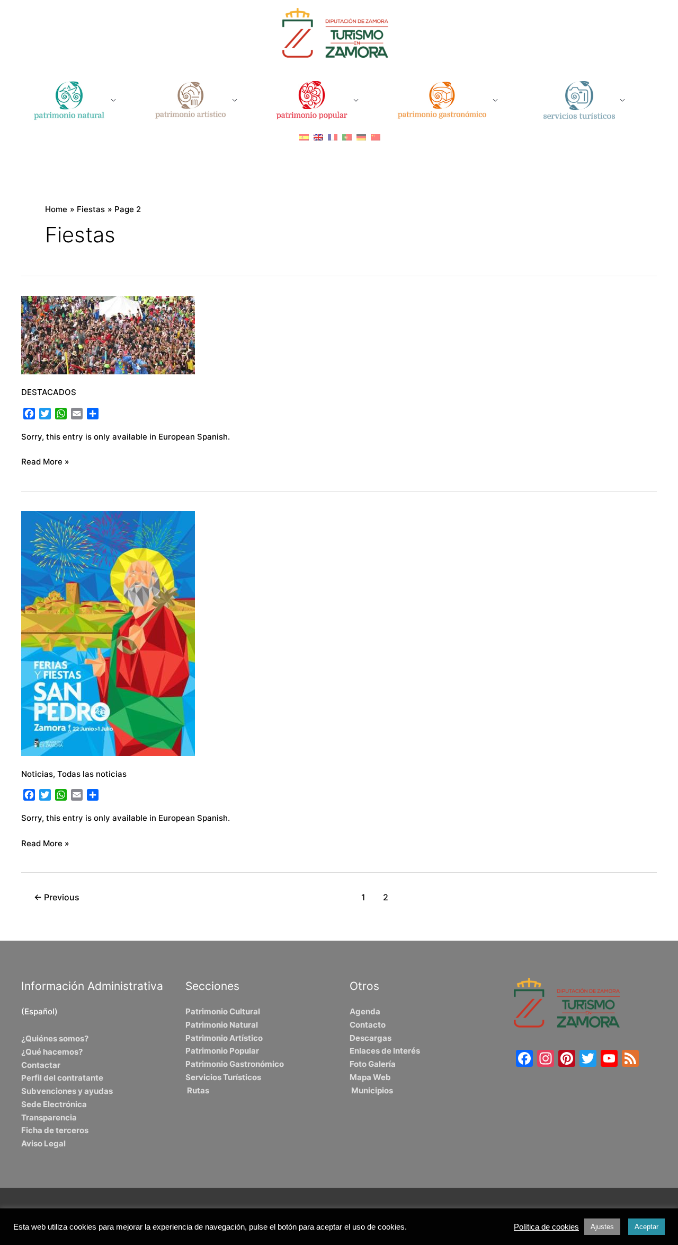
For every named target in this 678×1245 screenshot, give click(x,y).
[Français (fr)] (332, 137)
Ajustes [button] (602, 1227)
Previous (56, 897)
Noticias (37, 774)
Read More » (45, 461)
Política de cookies (546, 1227)
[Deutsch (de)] (361, 137)
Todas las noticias (92, 774)
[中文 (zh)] (375, 137)
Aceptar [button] (646, 1227)
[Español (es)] (304, 137)
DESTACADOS (48, 392)
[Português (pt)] (347, 137)
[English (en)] (318, 137)
